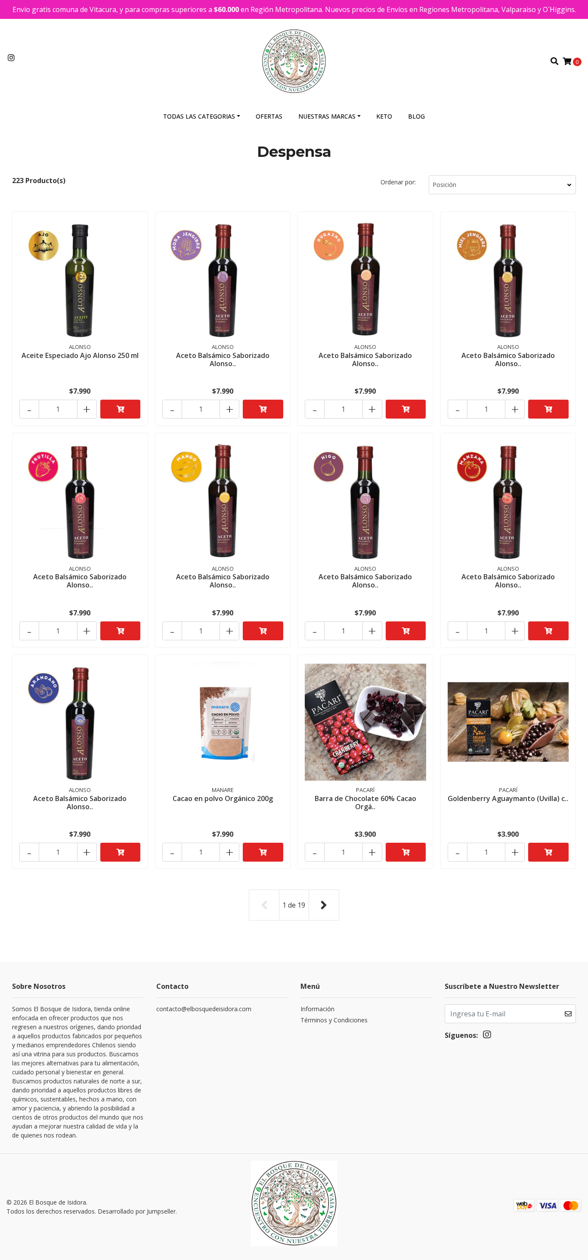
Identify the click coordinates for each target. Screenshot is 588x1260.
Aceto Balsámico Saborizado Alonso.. (222, 359)
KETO (384, 116)
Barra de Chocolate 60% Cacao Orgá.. (365, 802)
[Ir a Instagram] (11, 58)
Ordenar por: (398, 182)
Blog (416, 116)
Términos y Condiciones (334, 1020)
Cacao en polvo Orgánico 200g (223, 798)
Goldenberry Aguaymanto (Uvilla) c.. (508, 798)
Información (317, 1009)
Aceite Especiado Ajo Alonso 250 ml (80, 355)
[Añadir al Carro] (120, 409)
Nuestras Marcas (327, 116)
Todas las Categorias (199, 116)
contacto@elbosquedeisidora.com (203, 1009)
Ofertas (269, 116)
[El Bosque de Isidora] (294, 60)
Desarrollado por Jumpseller (137, 1211)
